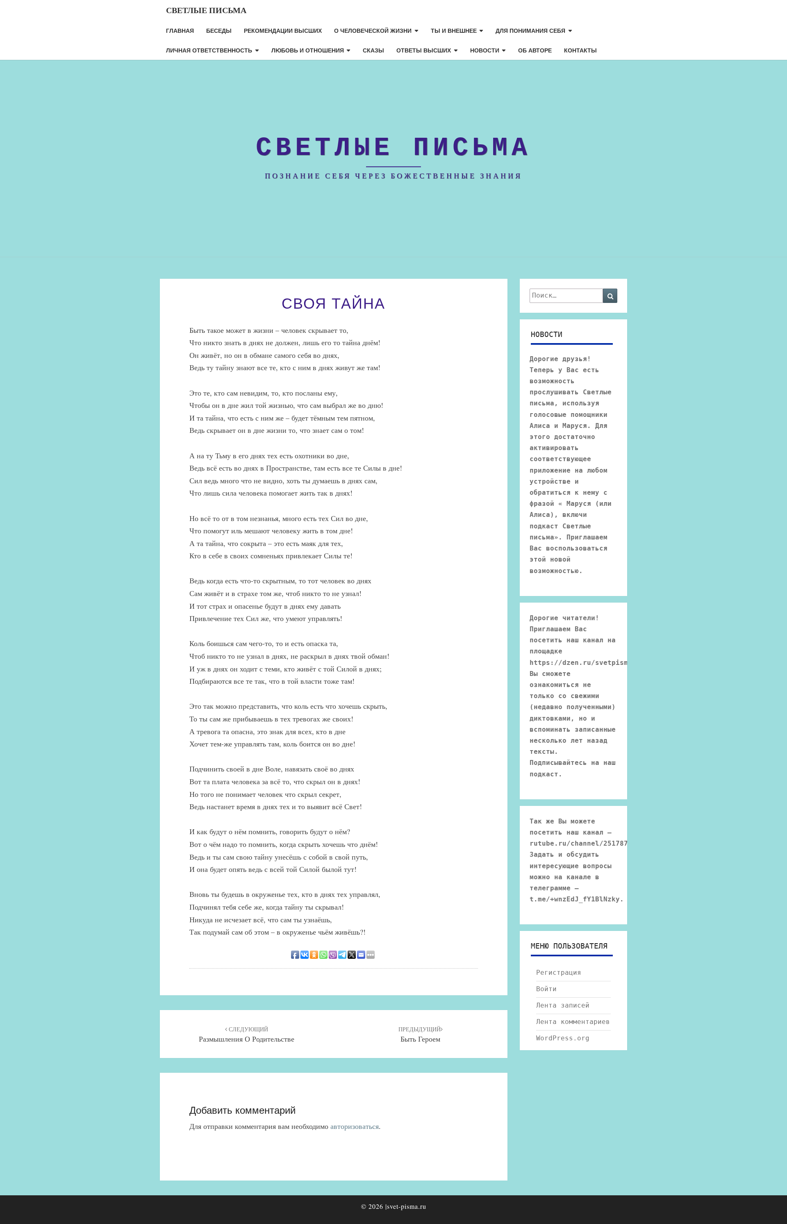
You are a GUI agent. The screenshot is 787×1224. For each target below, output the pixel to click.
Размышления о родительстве (246, 1034)
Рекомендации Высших (283, 30)
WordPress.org (562, 1038)
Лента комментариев (573, 1022)
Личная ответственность (209, 50)
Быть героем (419, 1034)
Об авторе (535, 50)
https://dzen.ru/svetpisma (581, 663)
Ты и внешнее (454, 30)
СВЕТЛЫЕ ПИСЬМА (206, 10)
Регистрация (558, 972)
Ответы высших (423, 50)
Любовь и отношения (307, 50)
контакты (580, 50)
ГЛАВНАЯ (180, 30)
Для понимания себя (530, 30)
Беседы (219, 30)
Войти (546, 989)
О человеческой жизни (373, 30)
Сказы (373, 50)
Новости (484, 50)
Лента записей (562, 1005)
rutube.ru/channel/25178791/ (585, 843)
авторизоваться (354, 1126)
